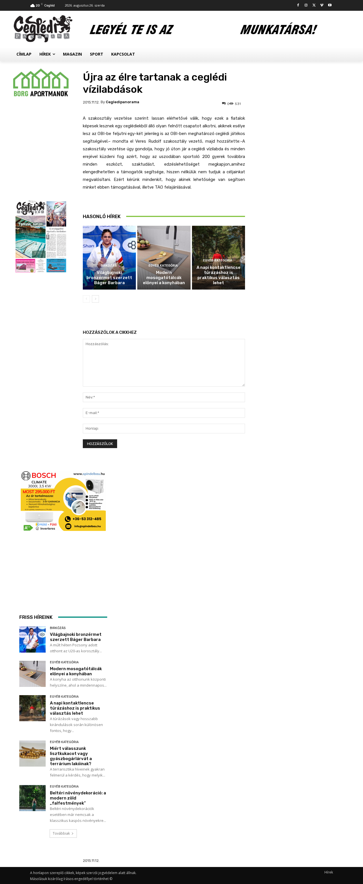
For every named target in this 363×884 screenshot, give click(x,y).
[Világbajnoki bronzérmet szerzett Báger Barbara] (109, 258)
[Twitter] (314, 5)
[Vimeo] (321, 5)
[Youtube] (329, 5)
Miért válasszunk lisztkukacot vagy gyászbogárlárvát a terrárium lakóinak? (71, 756)
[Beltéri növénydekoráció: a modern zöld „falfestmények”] (32, 798)
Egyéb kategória (163, 265)
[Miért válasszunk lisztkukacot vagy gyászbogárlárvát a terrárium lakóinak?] (32, 753)
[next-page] (95, 299)
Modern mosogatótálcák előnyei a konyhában (164, 277)
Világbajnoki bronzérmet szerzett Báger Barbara (109, 277)
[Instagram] (306, 5)
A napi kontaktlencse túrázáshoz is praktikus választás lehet (218, 275)
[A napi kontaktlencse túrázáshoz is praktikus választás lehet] (32, 708)
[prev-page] (86, 299)
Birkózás (109, 265)
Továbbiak (61, 833)
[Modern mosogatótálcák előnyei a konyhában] (163, 258)
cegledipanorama (122, 102)
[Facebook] (298, 5)
